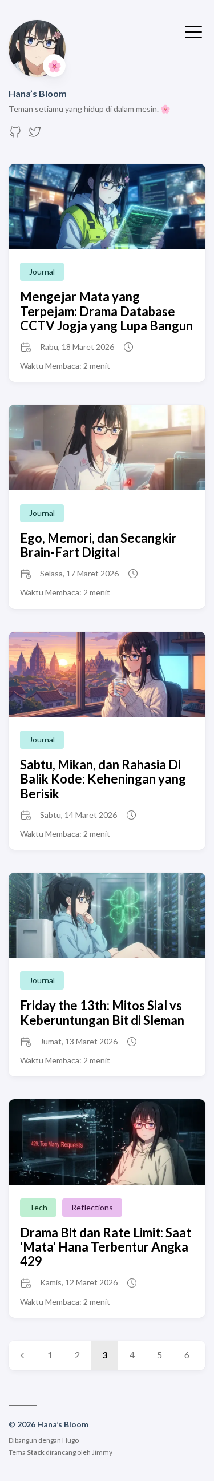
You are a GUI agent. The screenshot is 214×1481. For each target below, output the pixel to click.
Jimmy (102, 1452)
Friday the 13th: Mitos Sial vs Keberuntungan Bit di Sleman (102, 1012)
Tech (38, 1207)
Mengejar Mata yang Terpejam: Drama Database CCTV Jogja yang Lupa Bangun (106, 311)
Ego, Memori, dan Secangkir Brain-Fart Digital (98, 545)
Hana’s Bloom (38, 93)
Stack (36, 1452)
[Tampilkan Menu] (193, 31)
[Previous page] (22, 1355)
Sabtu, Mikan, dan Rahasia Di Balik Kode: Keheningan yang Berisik (103, 779)
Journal (42, 271)
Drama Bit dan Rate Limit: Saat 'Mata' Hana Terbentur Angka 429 (105, 1247)
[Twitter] (35, 135)
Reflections (92, 1207)
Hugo (70, 1440)
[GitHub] (15, 135)
